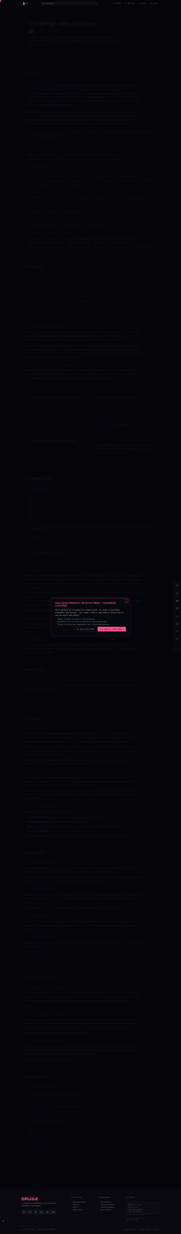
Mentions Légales (145, 1229)
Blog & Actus (77, 1209)
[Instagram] (29, 1212)
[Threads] (47, 1212)
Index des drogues (79, 1202)
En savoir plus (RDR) (85, 629)
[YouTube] (24, 1212)
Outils (75, 1207)
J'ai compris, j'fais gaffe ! (112, 629)
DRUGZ (30, 1199)
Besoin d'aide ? (106, 1202)
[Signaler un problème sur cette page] (177, 648)
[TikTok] (35, 1212)
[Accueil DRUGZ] (25, 3)
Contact (156, 1229)
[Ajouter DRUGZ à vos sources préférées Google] (53, 1212)
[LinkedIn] (41, 1212)
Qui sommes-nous (130, 1229)
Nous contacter (106, 1209)
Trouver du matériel (107, 1207)
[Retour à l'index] (3, 1221)
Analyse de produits (108, 1204)
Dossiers (76, 1204)
